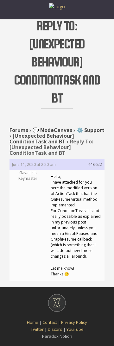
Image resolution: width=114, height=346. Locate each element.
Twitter (37, 329)
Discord (55, 329)
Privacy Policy (74, 322)
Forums (19, 130)
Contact (49, 322)
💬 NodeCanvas (52, 130)
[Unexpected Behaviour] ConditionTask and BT (42, 138)
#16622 (95, 164)
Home (32, 322)
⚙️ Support (90, 130)
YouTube (75, 329)
